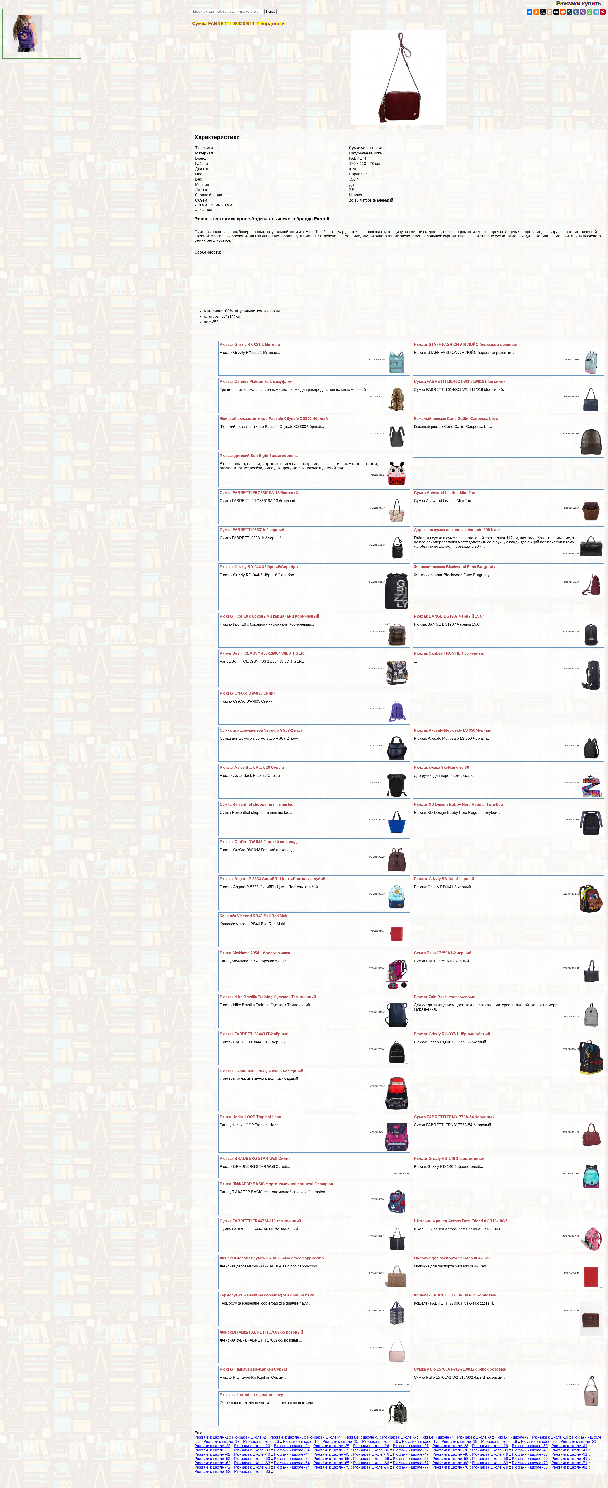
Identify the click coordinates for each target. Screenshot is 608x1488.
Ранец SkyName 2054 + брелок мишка (255, 953)
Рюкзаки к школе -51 (569, 1454)
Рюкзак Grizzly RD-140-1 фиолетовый (449, 1159)
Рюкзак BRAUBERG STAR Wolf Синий (255, 1159)
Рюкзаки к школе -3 (286, 1437)
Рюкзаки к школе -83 (252, 1471)
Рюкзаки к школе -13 (261, 1442)
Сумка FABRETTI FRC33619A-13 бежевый (259, 493)
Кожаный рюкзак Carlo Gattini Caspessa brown (457, 419)
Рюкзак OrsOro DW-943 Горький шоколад (258, 842)
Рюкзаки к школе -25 (331, 1446)
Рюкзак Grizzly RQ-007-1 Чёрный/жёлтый (452, 1034)
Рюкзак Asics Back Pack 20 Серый (252, 767)
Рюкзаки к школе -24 (292, 1446)
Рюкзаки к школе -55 (331, 1459)
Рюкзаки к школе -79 (490, 1467)
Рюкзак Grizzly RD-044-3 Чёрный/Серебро (259, 567)
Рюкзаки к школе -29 (490, 1446)
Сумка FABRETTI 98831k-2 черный (252, 530)
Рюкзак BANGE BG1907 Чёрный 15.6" (449, 616)
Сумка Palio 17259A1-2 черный (442, 953)
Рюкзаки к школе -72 (212, 1467)
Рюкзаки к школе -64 (292, 1463)
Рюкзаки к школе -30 (530, 1446)
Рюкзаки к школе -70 (530, 1463)
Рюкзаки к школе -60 (530, 1459)
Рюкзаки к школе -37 (411, 1450)
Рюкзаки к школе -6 (399, 1437)
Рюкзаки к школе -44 (292, 1454)
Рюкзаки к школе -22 (212, 1446)
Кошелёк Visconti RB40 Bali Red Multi (254, 916)
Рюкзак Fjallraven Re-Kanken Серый (253, 1369)
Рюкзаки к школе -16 (380, 1442)
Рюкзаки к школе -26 (371, 1446)
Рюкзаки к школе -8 (474, 1437)
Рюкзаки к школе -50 (530, 1454)
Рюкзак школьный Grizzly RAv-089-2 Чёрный (261, 1071)
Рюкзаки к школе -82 (212, 1471)
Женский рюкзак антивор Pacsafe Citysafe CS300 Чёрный (274, 419)
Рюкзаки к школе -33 (252, 1450)
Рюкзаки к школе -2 (249, 1437)
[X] (543, 12)
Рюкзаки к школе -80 (530, 1467)
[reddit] (563, 12)
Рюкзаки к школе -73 (252, 1467)
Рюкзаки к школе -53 (252, 1459)
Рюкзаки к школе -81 (569, 1467)
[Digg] (556, 12)
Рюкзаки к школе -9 (511, 1437)
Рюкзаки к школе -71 (569, 1463)
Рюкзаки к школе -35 (331, 1450)
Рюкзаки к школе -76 (371, 1467)
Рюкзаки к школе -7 (436, 1437)
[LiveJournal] (569, 12)
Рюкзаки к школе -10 (550, 1437)
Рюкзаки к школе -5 (361, 1437)
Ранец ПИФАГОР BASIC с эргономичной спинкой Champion (276, 1184)
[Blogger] (549, 12)
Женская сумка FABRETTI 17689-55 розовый (261, 1332)
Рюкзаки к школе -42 (212, 1454)
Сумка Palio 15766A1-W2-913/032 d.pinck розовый (460, 1369)
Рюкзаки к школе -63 (252, 1463)
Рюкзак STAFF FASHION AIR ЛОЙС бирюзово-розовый (465, 344)
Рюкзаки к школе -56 (371, 1459)
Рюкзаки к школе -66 (371, 1463)
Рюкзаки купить (582, 3)
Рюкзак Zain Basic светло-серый (444, 997)
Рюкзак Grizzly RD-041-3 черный (444, 879)
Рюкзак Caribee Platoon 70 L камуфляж (256, 381)
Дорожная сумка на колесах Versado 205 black (457, 530)
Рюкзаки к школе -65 (331, 1463)
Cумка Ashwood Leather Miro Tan (444, 493)
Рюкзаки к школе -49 (490, 1454)
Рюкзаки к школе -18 (459, 1442)
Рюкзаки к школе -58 (450, 1459)
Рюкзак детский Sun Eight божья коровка (259, 456)
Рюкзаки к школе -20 (539, 1442)
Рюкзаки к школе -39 (490, 1450)
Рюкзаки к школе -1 (211, 1437)
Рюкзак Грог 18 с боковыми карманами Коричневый (269, 616)
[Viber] (583, 12)
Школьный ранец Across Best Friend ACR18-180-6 (461, 1221)
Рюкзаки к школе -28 (450, 1446)
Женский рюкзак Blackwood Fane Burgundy (454, 567)
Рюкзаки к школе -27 (411, 1446)
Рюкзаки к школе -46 (371, 1454)
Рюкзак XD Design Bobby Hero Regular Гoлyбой (458, 804)
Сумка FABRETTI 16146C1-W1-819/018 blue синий (460, 381)
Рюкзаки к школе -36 (371, 1450)
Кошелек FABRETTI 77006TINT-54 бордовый (455, 1295)
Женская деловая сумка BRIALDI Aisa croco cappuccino (272, 1258)
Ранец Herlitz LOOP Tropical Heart (250, 1117)
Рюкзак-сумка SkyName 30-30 (441, 767)
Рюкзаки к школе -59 (490, 1459)
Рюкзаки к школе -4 (324, 1437)
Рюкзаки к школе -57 (411, 1459)
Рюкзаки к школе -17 (420, 1442)
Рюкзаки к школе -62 (212, 1463)
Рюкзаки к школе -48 (450, 1454)
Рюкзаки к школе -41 (569, 1450)
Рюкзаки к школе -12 (221, 1442)
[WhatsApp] (589, 12)
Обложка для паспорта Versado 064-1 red (452, 1258)
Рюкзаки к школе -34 (292, 1450)
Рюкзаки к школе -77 (411, 1467)
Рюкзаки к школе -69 (490, 1463)
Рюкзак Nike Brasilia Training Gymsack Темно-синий (268, 997)
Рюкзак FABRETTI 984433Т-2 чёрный (254, 1034)
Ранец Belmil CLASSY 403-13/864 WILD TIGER (262, 653)
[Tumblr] (576, 12)
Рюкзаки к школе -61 (569, 1459)
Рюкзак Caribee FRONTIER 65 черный (449, 653)
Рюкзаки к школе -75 (331, 1467)
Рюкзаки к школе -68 (450, 1463)
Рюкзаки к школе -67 (411, 1463)
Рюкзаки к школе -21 (578, 1442)
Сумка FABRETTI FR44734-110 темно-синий (260, 1221)
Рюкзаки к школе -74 (292, 1467)
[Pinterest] (603, 12)
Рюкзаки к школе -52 (212, 1459)
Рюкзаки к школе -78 (450, 1467)
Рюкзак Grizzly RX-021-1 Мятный (250, 344)
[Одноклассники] (536, 12)
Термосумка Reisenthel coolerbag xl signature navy (267, 1295)
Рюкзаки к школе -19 (499, 1442)
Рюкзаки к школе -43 (252, 1454)
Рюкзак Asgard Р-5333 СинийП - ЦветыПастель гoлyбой (272, 879)
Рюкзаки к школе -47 (411, 1454)
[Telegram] (596, 12)
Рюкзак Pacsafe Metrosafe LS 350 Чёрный (452, 730)
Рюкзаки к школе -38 (450, 1450)
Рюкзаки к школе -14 (301, 1442)
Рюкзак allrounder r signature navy (251, 1395)
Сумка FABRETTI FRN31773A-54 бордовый (454, 1117)
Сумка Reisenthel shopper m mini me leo (257, 804)
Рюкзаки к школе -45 (331, 1454)
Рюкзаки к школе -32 (212, 1450)
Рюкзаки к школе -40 (530, 1450)
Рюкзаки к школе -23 (252, 1446)
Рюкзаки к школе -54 (292, 1459)
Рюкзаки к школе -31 (569, 1446)
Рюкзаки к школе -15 (340, 1442)
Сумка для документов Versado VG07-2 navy (261, 730)
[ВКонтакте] (529, 12)
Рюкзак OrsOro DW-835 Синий (248, 693)
